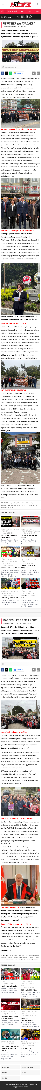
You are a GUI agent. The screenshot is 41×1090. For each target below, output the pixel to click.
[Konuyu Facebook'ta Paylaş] (2, 73)
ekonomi (20, 505)
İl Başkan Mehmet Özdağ (15, 957)
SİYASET (31, 531)
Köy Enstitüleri (33, 505)
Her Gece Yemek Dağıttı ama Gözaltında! (10, 1017)
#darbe (11, 955)
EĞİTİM (11, 26)
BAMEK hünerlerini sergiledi (28, 567)
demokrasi (4, 957)
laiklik (2, 507)
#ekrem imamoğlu (19, 955)
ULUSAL (37, 531)
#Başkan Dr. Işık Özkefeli (16, 503)
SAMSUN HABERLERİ (7, 593)
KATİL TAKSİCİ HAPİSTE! (10, 986)
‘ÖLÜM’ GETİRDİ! (27, 1048)
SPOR (2, 563)
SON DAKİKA (13, 561)
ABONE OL (20, 73)
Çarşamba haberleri (32, 1042)
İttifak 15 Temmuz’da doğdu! (29, 536)
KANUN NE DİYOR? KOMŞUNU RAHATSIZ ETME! (23, 11)
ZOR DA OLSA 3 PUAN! (29, 990)
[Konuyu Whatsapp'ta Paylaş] (10, 73)
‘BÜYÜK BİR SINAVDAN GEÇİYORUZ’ (9, 536)
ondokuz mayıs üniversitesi (12, 959)
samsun (12, 507)
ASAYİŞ (3, 591)
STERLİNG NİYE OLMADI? (10, 568)
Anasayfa (5, 26)
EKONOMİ (4, 529)
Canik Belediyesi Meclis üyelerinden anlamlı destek (10, 1048)
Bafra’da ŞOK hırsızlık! (9, 598)
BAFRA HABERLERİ (27, 559)
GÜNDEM (10, 529)
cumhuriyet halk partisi (32, 955)
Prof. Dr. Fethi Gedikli (27, 959)
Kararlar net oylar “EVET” (28, 597)
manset (7, 507)
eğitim (15, 505)
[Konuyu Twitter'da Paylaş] (6, 73)
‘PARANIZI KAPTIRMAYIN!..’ (27, 1019)
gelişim (26, 505)
